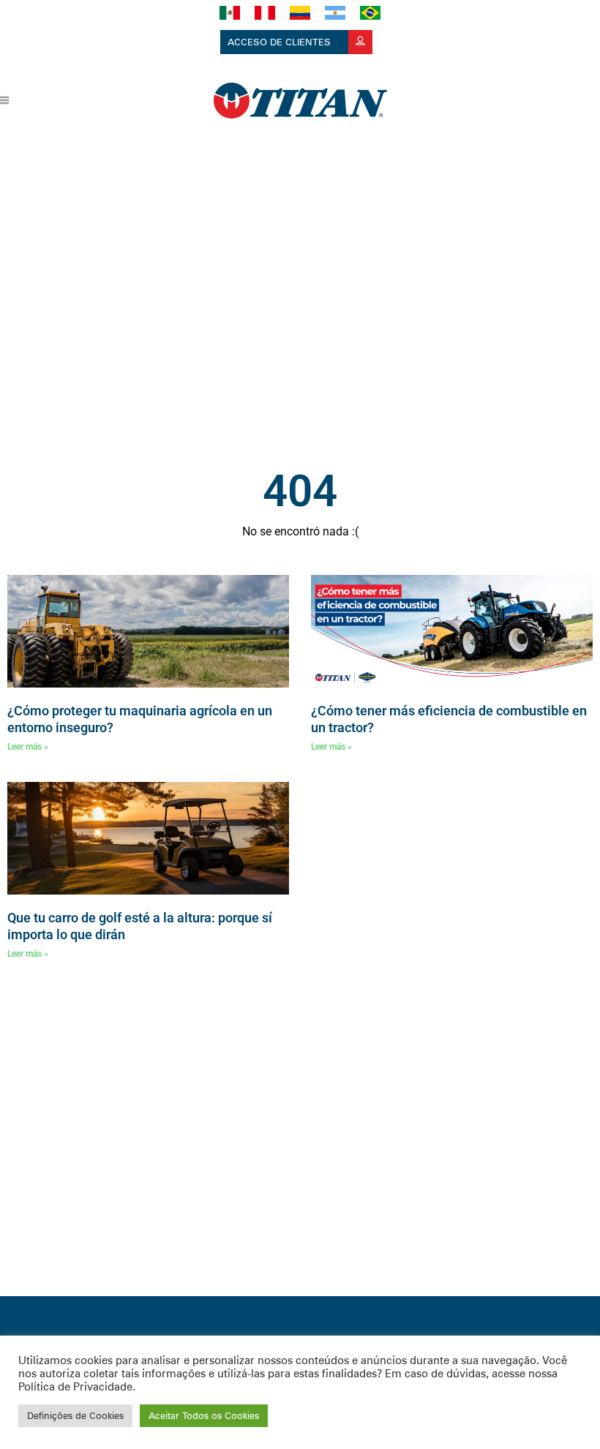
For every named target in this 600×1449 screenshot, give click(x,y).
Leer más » (27, 747)
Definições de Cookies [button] (75, 1415)
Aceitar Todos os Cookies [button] (204, 1415)
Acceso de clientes (281, 42)
